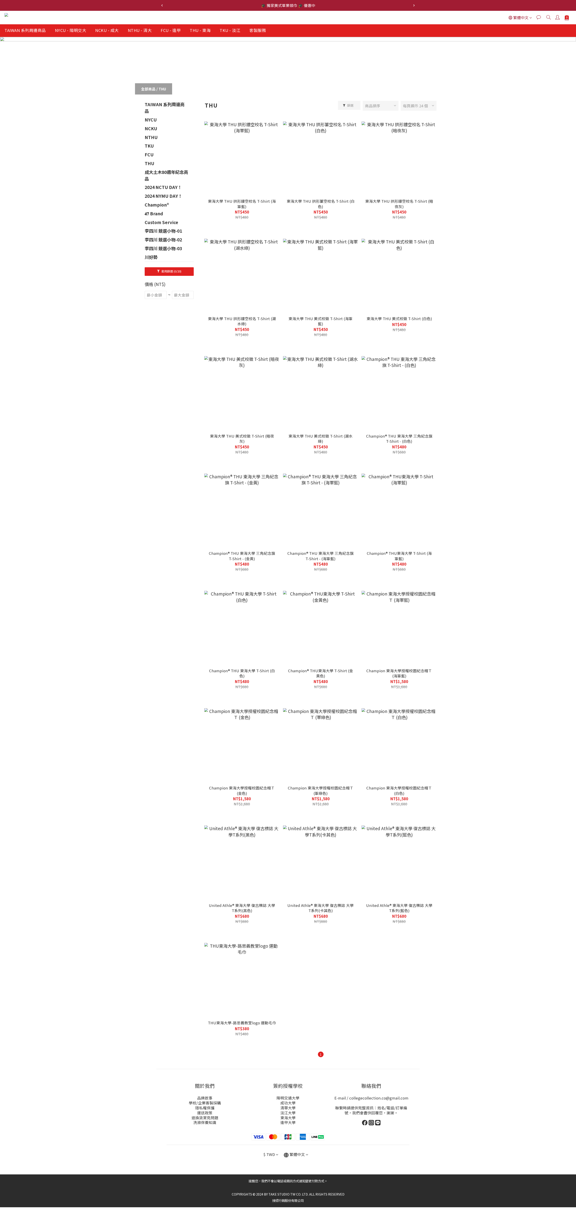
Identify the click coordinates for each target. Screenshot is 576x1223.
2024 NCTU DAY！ (163, 187)
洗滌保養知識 (204, 1122)
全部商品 (148, 88)
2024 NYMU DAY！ (163, 196)
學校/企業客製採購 (205, 1103)
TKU (149, 146)
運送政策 (204, 1112)
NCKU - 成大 (107, 30)
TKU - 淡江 (230, 30)
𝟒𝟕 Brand (154, 213)
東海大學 (288, 1117)
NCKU (151, 128)
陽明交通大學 (288, 1098)
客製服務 (257, 30)
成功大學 (288, 1103)
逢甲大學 (288, 1122)
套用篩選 (171, 271)
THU (162, 88)
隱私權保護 (204, 1108)
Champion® (157, 205)
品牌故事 (204, 1098)
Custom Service (161, 222)
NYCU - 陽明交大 (70, 30)
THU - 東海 (200, 30)
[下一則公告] (414, 5)
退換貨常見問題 (204, 1117)
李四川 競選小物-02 (163, 239)
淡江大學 (288, 1112)
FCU (149, 154)
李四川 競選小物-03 (163, 248)
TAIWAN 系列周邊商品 (25, 30)
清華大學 (288, 1108)
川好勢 (151, 257)
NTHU (151, 137)
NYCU (151, 120)
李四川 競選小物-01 (163, 231)
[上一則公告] (162, 5)
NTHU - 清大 (140, 30)
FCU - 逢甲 (171, 30)
